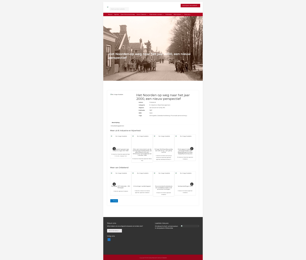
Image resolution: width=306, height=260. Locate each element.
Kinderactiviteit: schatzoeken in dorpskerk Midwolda (166, 227)
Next (191, 148)
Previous (114, 148)
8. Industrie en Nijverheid (156, 105)
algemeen (167, 105)
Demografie (152, 115)
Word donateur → (114, 230)
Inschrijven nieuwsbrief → (190, 5)
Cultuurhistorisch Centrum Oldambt (158, 257)
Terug (114, 201)
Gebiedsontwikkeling (163, 115)
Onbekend (152, 102)
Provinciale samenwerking (178, 115)
